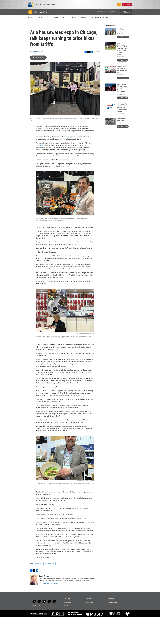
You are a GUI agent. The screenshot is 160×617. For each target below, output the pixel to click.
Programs (31, 17)
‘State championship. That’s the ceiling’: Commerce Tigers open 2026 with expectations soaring (122, 48)
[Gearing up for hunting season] (110, 121)
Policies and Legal (112, 602)
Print (98, 52)
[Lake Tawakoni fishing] (110, 31)
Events (48, 17)
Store (92, 17)
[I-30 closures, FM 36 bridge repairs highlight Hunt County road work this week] (110, 106)
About (65, 17)
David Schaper (39, 51)
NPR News (38, 563)
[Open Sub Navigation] (36, 17)
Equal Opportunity (68, 606)
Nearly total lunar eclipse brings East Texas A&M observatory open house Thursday (122, 88)
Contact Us (67, 598)
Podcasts (56, 17)
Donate (127, 4)
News (41, 17)
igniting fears (40, 145)
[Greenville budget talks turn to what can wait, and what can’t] (110, 69)
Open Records (89, 602)
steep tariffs (71, 137)
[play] (30, 12)
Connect (83, 17)
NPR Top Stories (49, 563)
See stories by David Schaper (49, 583)
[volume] (35, 12)
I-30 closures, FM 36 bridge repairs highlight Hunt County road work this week (122, 107)
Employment (67, 602)
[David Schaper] (34, 580)
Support (73, 17)
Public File (88, 598)
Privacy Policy (111, 598)
